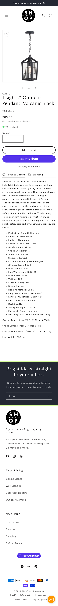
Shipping (6, 121)
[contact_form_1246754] (51, 599)
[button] (6, 15)
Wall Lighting (13, 485)
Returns (10, 529)
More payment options (29, 166)
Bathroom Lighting (17, 492)
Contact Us (12, 522)
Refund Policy (14, 543)
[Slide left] (22, 88)
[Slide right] (35, 88)
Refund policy (26, 595)
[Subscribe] (48, 396)
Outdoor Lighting (16, 499)
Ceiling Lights (14, 478)
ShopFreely (27, 591)
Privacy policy (41, 595)
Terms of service (22, 599)
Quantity (7, 132)
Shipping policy (40, 599)
